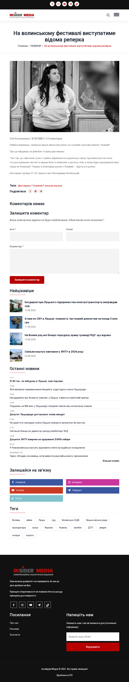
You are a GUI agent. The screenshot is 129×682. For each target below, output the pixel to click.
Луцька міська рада (96, 520)
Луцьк (42, 520)
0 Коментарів (54, 138)
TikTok (18, 498)
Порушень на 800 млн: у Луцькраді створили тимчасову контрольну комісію (51, 406)
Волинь (16, 520)
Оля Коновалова (19, 138)
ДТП (90, 527)
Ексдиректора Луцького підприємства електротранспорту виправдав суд (71, 304)
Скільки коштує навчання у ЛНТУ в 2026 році (54, 351)
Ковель (63, 527)
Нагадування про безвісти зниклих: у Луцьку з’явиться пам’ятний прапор (49, 397)
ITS (71, 675)
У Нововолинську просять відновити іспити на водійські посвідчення (47, 447)
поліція (16, 535)
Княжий (37, 185)
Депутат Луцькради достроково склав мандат (37, 414)
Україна (49, 527)
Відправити (93, 646)
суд (54, 520)
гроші (35, 527)
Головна (23, 45)
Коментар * (16, 246)
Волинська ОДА (70, 520)
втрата (30, 535)
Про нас (14, 623)
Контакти (15, 634)
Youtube (19, 490)
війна (29, 520)
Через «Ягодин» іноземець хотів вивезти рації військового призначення (49, 456)
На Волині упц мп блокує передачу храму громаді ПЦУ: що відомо (68, 335)
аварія (102, 527)
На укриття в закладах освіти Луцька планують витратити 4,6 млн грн (47, 422)
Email (69, 229)
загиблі (77, 527)
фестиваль (24, 185)
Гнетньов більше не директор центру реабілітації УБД (39, 431)
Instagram (77, 482)
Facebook (20, 482)
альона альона (53, 185)
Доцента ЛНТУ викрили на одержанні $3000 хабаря (40, 439)
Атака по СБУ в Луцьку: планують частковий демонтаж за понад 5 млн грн (71, 320)
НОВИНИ (36, 45)
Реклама (14, 629)
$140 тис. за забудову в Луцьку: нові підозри (36, 381)
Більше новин (111, 460)
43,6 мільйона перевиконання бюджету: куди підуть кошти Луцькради (48, 389)
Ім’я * (13, 229)
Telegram (77, 490)
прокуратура (19, 527)
